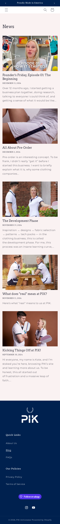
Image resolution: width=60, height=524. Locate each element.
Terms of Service (15, 484)
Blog (8, 450)
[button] (6, 9)
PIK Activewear (23, 520)
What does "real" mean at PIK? (24, 294)
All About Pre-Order (17, 147)
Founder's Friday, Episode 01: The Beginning (26, 77)
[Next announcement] (54, 3)
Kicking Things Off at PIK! (21, 350)
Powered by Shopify (42, 520)
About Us (11, 443)
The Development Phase (20, 221)
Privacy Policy (14, 477)
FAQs (9, 457)
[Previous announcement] (5, 3)
